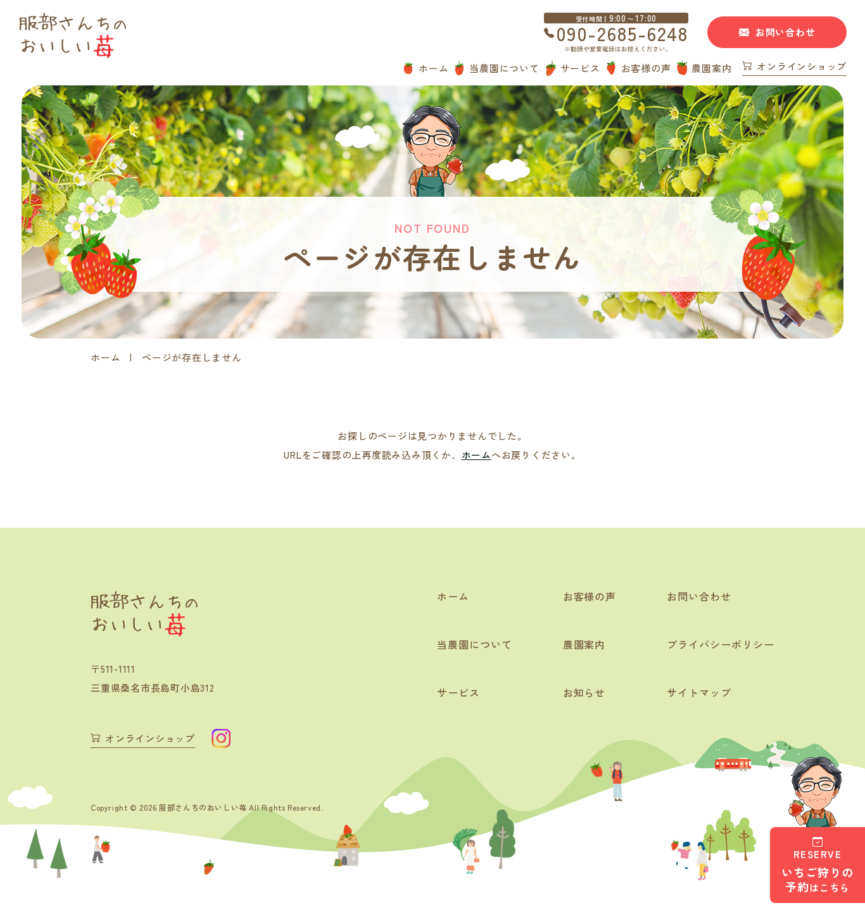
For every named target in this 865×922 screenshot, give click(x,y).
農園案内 (711, 68)
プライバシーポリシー (720, 644)
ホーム (433, 68)
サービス (580, 68)
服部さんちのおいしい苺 (203, 807)
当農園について (504, 68)
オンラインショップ (802, 67)
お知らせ (584, 692)
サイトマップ (699, 692)
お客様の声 (646, 68)
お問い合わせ (785, 32)
